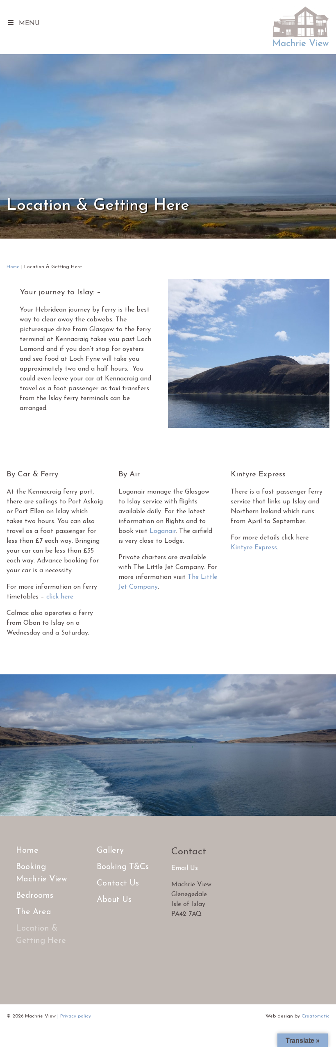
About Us (114, 900)
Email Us (184, 868)
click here (59, 597)
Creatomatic (315, 1016)
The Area (33, 912)
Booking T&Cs (123, 867)
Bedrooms (34, 896)
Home (13, 266)
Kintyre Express (254, 547)
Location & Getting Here (41, 934)
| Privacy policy (74, 1016)
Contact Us (118, 883)
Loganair (163, 531)
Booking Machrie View (41, 873)
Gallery (110, 851)
